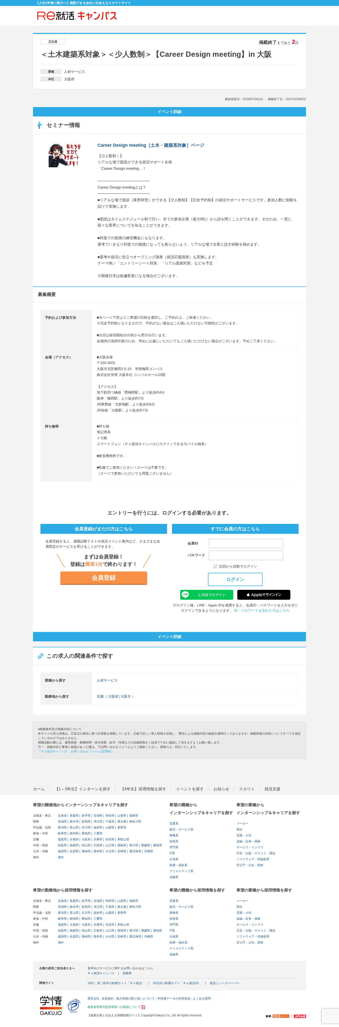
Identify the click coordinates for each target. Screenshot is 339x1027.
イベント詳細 (169, 112)
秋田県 (109, 815)
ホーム (39, 789)
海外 (61, 857)
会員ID (193, 543)
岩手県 (86, 815)
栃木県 (74, 821)
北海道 (62, 815)
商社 (239, 829)
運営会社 (93, 998)
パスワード (196, 555)
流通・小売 (244, 835)
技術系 (174, 841)
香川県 (133, 845)
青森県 (74, 815)
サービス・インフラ (250, 847)
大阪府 (113, 696)
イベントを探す (190, 789)
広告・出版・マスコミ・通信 (256, 853)
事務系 (174, 835)
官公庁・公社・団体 (250, 865)
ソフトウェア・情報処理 (253, 859)
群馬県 (86, 821)
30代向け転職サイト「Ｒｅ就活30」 (177, 983)
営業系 (174, 823)
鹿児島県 (135, 851)
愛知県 (86, 833)
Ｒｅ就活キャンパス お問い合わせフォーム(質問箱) (76, 751)
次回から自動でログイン (238, 566)
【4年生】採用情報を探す (143, 789)
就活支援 (272, 789)
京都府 (74, 839)
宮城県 (97, 815)
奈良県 (109, 839)
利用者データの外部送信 (174, 998)
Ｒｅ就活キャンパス (101, 973)
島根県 (74, 845)
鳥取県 (62, 845)
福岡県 (62, 851)
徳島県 (121, 845)
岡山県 (86, 845)
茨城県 (62, 821)
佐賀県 (74, 851)
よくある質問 (202, 998)
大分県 (109, 851)
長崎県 (86, 851)
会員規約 (108, 998)
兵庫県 (97, 839)
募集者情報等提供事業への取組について (114, 1007)
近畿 (100, 696)
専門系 (174, 847)
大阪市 (125, 696)
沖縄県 (148, 851)
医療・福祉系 (178, 865)
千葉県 (109, 821)
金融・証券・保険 (248, 841)
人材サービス (107, 680)
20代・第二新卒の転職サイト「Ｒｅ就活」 (116, 983)
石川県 (86, 827)
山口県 (109, 845)
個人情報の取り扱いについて (135, 998)
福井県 (97, 827)
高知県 (157, 845)
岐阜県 (62, 833)
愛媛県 (145, 845)
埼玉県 (97, 821)
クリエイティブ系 (181, 871)
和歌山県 (123, 839)
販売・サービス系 (181, 829)
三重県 (97, 833)
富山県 (74, 827)
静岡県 (74, 833)
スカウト (247, 789)
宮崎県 (121, 851)
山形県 (121, 815)
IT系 (172, 853)
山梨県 (109, 827)
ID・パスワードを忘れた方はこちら (262, 610)
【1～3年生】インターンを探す (83, 789)
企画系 (174, 859)
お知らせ (221, 789)
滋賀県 (62, 839)
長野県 (121, 827)
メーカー (242, 823)
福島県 (133, 815)
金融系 (174, 877)
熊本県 (97, 851)
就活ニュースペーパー (224, 983)
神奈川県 (135, 821)
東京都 (121, 821)
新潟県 (62, 827)
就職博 (127, 973)
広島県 (97, 845)
